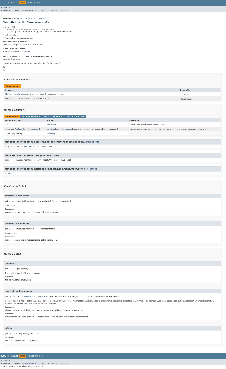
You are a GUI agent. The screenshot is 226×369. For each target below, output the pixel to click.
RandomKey (25, 51)
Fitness (40, 45)
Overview (5, 3)
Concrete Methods (75, 117)
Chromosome (30, 45)
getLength (51, 124)
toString (51, 134)
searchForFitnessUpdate (40, 146)
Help (41, 3)
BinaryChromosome (11, 51)
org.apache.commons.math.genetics (29, 18)
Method (34, 10)
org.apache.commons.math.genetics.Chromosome (30, 29)
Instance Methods (31, 117)
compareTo (10, 146)
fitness (8, 173)
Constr (26, 10)
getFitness (22, 146)
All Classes (6, 7)
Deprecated (32, 3)
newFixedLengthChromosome (59, 129)
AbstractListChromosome (16, 94)
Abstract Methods (53, 117)
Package (14, 3)
